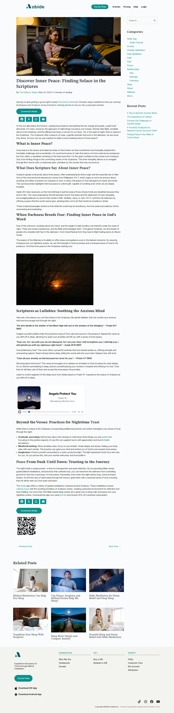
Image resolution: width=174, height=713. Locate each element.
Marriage (134, 76)
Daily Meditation (134, 54)
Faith (129, 57)
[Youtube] (158, 701)
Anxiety (130, 46)
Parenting (134, 80)
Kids (131, 73)
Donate (62, 666)
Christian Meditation (136, 50)
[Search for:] (142, 20)
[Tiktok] (139, 701)
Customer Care (135, 663)
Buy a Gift (98, 659)
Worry (130, 96)
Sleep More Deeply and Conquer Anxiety (64, 637)
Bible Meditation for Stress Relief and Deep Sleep (104, 597)
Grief (129, 61)
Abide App (132, 38)
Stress (130, 88)
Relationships (133, 69)
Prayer (130, 65)
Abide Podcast (136, 42)
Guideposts (64, 663)
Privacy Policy (143, 707)
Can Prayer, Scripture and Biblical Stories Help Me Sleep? (65, 598)
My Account (133, 666)
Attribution (133, 670)
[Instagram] (145, 701)
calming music (22, 489)
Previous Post (24, 546)
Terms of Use (155, 707)
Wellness (131, 92)
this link (63, 495)
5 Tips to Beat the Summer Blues (142, 113)
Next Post (115, 546)
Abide (23, 486)
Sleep (34, 92)
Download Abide (67, 102)
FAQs (130, 659)
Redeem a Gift (100, 663)
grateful (105, 437)
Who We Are (65, 659)
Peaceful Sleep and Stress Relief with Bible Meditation (105, 636)
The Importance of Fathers (139, 117)
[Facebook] (151, 701)
